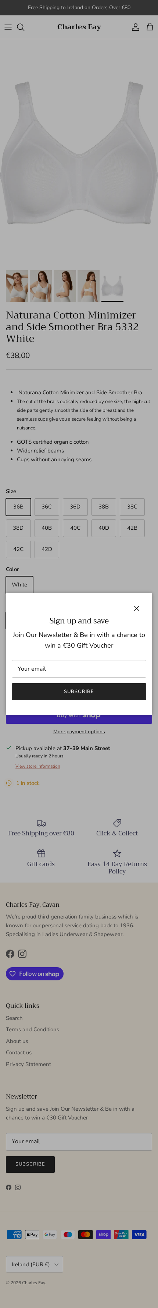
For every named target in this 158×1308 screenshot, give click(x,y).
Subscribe (79, 691)
